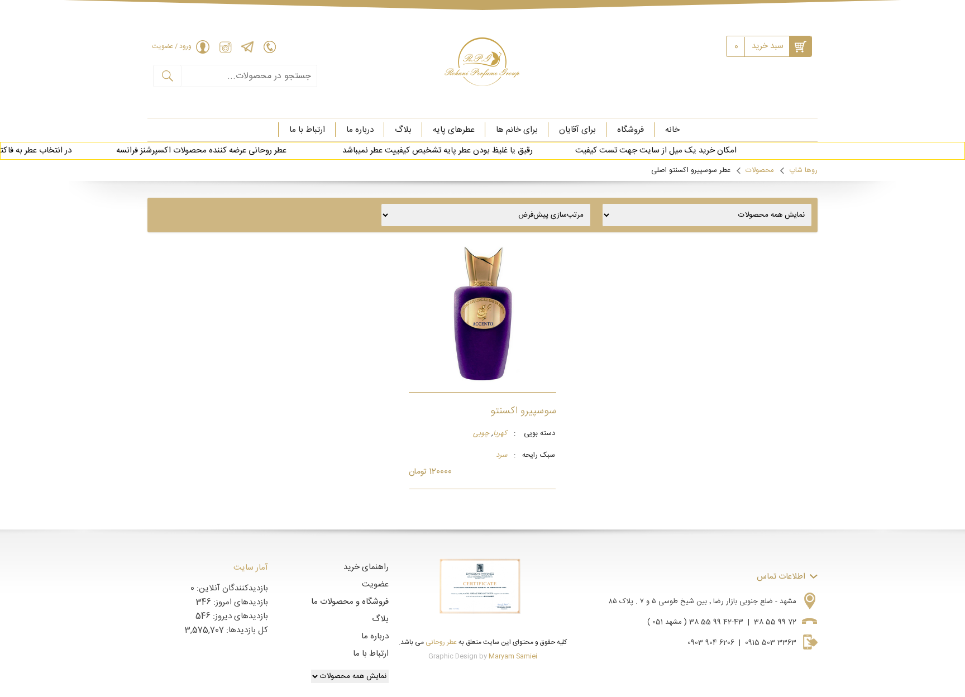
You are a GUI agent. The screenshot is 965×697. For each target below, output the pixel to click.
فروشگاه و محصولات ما (350, 602)
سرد (501, 455)
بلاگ (403, 130)
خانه (672, 130)
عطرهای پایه (454, 130)
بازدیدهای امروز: (239, 602)
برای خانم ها (517, 130)
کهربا (500, 434)
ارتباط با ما (307, 130)
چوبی (481, 434)
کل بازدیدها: (246, 630)
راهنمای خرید (366, 567)
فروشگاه (630, 130)
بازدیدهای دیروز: (239, 616)
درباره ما (360, 130)
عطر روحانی (441, 642)
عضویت (375, 584)
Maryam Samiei (513, 656)
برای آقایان (577, 130)
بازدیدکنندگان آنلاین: (231, 588)
